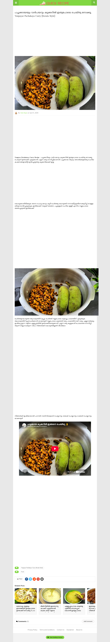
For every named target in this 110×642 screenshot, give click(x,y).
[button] (16, 3)
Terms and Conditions (47, 630)
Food (22, 572)
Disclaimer (70, 630)
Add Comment (88, 621)
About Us (79, 630)
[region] (55, 36)
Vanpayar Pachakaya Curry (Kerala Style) (32, 568)
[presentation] (92, 602)
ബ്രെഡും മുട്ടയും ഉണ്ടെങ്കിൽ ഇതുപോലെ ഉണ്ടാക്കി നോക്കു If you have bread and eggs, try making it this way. (25, 610)
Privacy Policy (32, 630)
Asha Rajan (23, 113)
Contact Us (60, 630)
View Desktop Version (56, 637)
